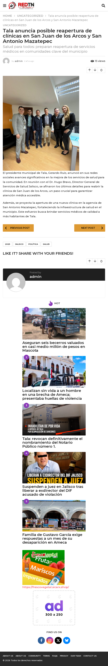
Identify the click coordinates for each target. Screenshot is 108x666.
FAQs (55, 656)
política (33, 244)
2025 (7, 244)
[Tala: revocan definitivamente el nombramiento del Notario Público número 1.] (54, 419)
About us (21, 656)
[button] (4, 5)
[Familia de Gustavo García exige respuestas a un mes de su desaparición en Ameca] (54, 515)
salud (46, 244)
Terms (46, 656)
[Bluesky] (66, 640)
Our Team (76, 656)
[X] (58, 640)
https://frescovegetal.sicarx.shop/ (45, 587)
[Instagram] (49, 640)
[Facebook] (41, 640)
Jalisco (19, 244)
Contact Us (90, 656)
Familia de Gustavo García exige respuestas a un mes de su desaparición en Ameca (52, 538)
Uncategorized (14, 25)
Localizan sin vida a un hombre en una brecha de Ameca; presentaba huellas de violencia (52, 394)
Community (34, 656)
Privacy (64, 656)
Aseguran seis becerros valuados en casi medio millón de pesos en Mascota (53, 346)
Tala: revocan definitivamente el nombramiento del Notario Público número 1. (52, 442)
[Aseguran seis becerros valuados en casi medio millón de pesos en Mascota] (54, 323)
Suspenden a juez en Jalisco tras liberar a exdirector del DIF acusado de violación (52, 490)
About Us (8, 656)
